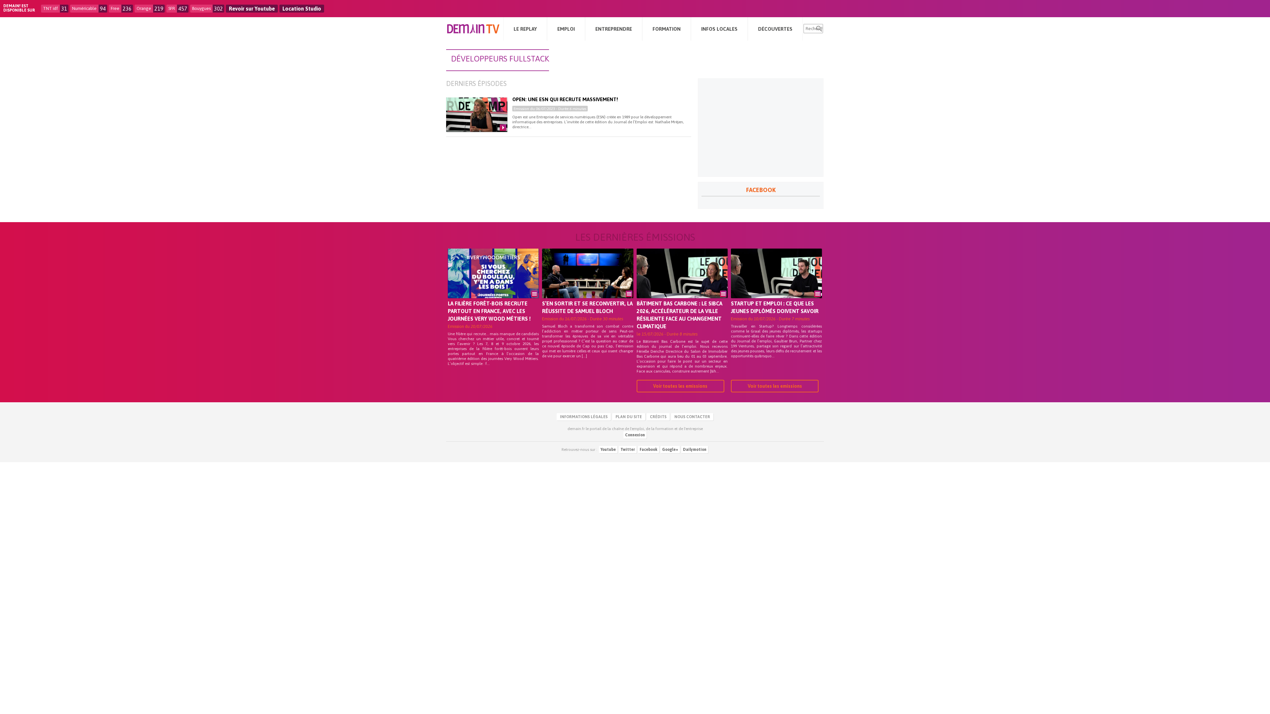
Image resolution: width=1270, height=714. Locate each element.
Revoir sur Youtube (252, 9)
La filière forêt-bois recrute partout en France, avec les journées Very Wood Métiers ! (489, 311)
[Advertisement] (760, 127)
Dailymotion (694, 449)
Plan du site (628, 417)
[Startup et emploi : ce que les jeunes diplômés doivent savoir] (776, 283)
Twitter (627, 449)
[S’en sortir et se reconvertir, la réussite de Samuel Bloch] (587, 283)
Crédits (658, 417)
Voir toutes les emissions (680, 386)
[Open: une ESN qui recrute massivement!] (476, 115)
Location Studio (301, 9)
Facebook (648, 449)
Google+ (670, 449)
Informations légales (584, 417)
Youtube (608, 449)
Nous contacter (692, 417)
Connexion (635, 435)
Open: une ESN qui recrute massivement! (565, 99)
